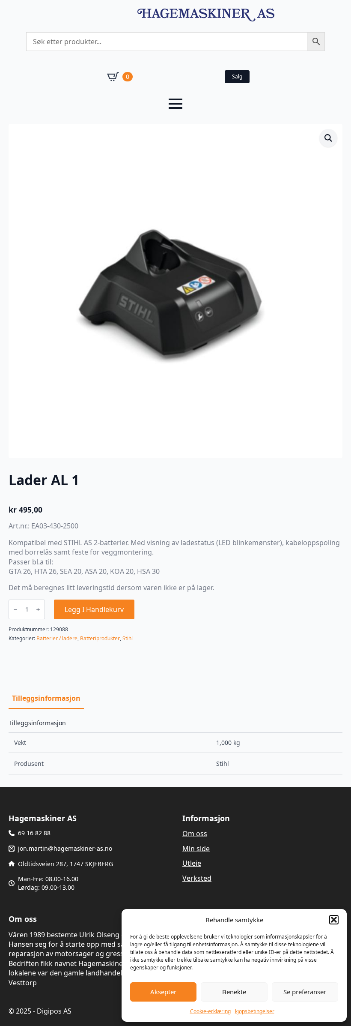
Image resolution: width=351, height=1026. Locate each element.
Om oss (194, 833)
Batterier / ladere (56, 638)
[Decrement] (15, 609)
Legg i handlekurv (94, 609)
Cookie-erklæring (210, 1011)
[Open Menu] (175, 104)
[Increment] (38, 609)
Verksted (196, 878)
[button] (334, 919)
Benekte (234, 991)
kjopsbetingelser (254, 1011)
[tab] (46, 698)
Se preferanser (304, 991)
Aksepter (163, 991)
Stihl (127, 638)
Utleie (191, 863)
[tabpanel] (175, 747)
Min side (196, 848)
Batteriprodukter (100, 638)
